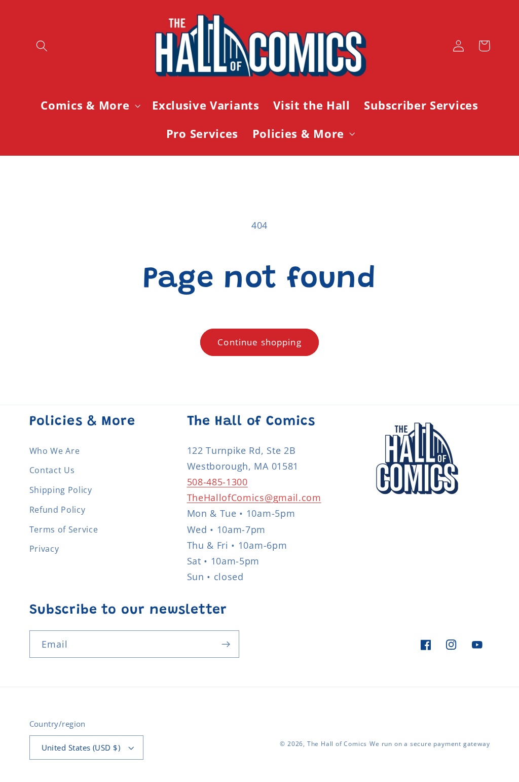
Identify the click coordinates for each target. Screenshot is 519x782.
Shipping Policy (60, 489)
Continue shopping (259, 342)
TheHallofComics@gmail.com (254, 497)
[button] (42, 46)
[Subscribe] (226, 644)
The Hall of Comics (337, 744)
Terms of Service (63, 529)
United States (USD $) (81, 747)
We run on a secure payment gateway (429, 744)
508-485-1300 (217, 481)
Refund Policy (57, 509)
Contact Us (52, 470)
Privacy (44, 548)
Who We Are (54, 450)
